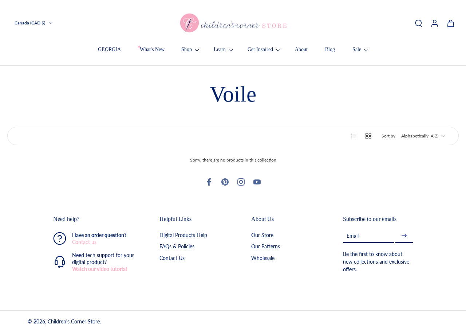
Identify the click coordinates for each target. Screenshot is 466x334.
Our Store (262, 235)
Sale (356, 49)
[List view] (354, 136)
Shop (186, 49)
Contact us (84, 242)
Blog (330, 49)
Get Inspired (260, 49)
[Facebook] (209, 182)
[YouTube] (257, 182)
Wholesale (263, 258)
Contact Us (172, 258)
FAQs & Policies (176, 247)
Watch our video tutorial (99, 269)
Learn (220, 49)
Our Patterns (265, 247)
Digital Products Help (183, 235)
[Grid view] (368, 136)
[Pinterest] (225, 182)
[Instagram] (241, 182)
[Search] (419, 23)
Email (353, 236)
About (301, 49)
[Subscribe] (404, 236)
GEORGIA (109, 49)
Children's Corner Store (74, 322)
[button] (95, 219)
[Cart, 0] (451, 23)
